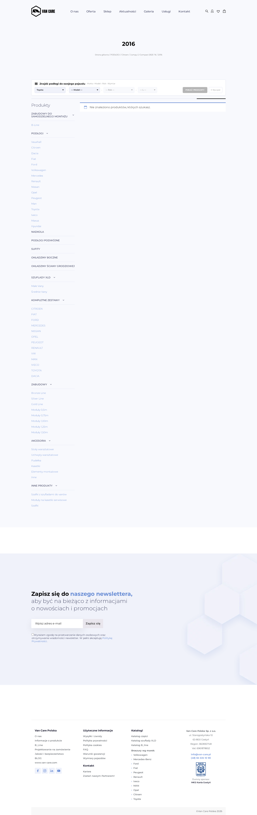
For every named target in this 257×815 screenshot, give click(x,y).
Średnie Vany (39, 291)
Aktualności (127, 11)
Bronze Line (38, 393)
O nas (74, 11)
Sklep (107, 11)
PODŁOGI (115, 54)
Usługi (166, 11)
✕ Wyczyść (215, 90)
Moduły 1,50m (39, 432)
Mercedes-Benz (142, 759)
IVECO (35, 364)
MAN (34, 359)
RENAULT (37, 347)
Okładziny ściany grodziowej (53, 266)
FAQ (85, 749)
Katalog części (139, 736)
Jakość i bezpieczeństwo (49, 753)
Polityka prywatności (95, 740)
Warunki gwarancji (94, 753)
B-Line (35, 125)
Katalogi (137, 730)
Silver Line (37, 398)
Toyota (35, 209)
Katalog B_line (139, 745)
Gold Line (37, 404)
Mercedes (37, 175)
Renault (36, 181)
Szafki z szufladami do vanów (49, 494)
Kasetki (35, 466)
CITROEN (36, 308)
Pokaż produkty (195, 90)
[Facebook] (38, 771)
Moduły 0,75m (39, 415)
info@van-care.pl (201, 754)
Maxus (35, 220)
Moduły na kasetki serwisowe (49, 500)
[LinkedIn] (52, 771)
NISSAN (36, 331)
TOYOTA (36, 370)
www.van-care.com (46, 762)
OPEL (34, 336)
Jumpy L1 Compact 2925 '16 (143, 54)
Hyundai (36, 226)
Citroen (125, 54)
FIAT (34, 314)
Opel (34, 192)
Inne (34, 477)
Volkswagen (38, 170)
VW (33, 353)
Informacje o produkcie (48, 740)
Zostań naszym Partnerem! (99, 775)
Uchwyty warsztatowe (44, 454)
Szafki (34, 505)
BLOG (38, 758)
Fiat (33, 159)
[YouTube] (59, 771)
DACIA (35, 376)
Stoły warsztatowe (42, 449)
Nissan (35, 186)
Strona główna (102, 54)
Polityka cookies (92, 745)
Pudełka (36, 460)
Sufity (35, 249)
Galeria (149, 11)
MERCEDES (38, 325)
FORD (35, 320)
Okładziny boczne (44, 257)
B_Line (39, 745)
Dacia (34, 153)
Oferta (91, 11)
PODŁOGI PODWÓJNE (45, 240)
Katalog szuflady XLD (143, 740)
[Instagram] (45, 771)
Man (34, 203)
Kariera (87, 771)
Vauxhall (36, 142)
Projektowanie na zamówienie (52, 749)
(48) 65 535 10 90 (201, 758)
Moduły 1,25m (39, 426)
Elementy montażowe (44, 471)
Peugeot (36, 198)
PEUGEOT (37, 342)
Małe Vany (37, 286)
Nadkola (37, 231)
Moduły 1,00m (39, 421)
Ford (34, 164)
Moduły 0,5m (39, 409)
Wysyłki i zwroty (92, 736)
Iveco (34, 215)
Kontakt (184, 11)
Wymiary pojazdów (94, 758)
